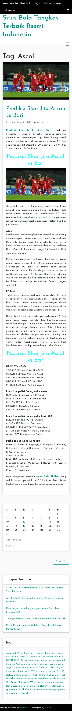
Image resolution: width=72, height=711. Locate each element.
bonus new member (34, 653)
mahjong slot (30, 664)
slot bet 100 (35, 675)
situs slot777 (28, 671)
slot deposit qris (57, 679)
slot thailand (24, 690)
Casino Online (18, 657)
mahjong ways (45, 664)
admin (40, 122)
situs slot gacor (43, 671)
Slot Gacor (11, 682)
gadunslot (59, 657)
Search (61, 561)
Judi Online (17, 664)
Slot (54, 671)
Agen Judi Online (15, 653)
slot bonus (16, 679)
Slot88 (60, 671)
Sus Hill (48, 708)
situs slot (16, 671)
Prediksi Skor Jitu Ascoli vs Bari (28, 130)
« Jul (8, 545)
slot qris (56, 686)
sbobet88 (27, 668)
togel (25, 693)
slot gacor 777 (25, 682)
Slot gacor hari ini (15, 686)
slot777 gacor (21, 675)
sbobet (17, 668)
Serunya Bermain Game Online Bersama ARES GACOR (36, 618)
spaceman (37, 690)
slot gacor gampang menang (49, 682)
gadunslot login (33, 660)
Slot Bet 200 (49, 675)
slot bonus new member (35, 679)
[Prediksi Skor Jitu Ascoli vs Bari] (36, 80)
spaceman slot (13, 693)
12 (24, 522)
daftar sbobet (45, 657)
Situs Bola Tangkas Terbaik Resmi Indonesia (31, 26)
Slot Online (46, 686)
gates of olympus (51, 660)
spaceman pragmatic (54, 690)
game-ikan (44, 217)
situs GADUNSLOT (43, 668)
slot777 (9, 675)
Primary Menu (67, 44)
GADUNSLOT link (15, 660)
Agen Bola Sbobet (47, 476)
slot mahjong (32, 686)
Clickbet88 (31, 657)
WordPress (25, 708)
